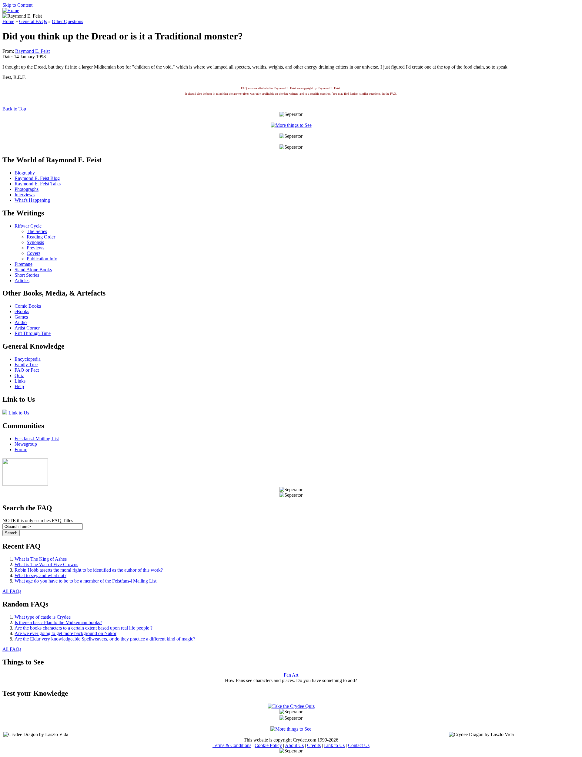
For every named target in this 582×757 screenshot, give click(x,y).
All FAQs (11, 591)
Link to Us (18, 412)
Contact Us (359, 745)
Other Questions (67, 21)
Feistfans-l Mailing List (37, 438)
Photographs (26, 189)
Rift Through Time (33, 333)
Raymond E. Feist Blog (37, 178)
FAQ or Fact (27, 370)
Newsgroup (26, 444)
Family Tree (26, 364)
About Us (294, 745)
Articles (22, 280)
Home (8, 21)
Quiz (19, 375)
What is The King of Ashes (41, 559)
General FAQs (33, 21)
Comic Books (28, 306)
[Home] (10, 10)
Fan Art (291, 675)
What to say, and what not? (40, 575)
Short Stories (27, 275)
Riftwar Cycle (28, 225)
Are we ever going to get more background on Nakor (65, 633)
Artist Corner (27, 327)
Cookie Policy (268, 745)
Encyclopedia (28, 359)
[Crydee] (25, 484)
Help (19, 386)
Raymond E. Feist (32, 51)
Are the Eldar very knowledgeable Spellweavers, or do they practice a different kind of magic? (105, 638)
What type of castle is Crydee (43, 617)
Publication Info (42, 258)
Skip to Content (17, 5)
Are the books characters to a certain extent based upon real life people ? (83, 627)
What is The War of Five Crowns (46, 564)
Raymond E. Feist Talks (38, 183)
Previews (35, 247)
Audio (21, 322)
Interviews (25, 194)
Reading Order (41, 236)
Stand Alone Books (33, 269)
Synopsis (35, 242)
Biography (25, 172)
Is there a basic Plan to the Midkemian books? (58, 622)
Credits (314, 745)
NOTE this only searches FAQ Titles (37, 520)
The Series (37, 231)
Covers (33, 253)
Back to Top (14, 108)
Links (20, 381)
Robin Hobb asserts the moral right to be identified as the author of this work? (89, 570)
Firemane (23, 264)
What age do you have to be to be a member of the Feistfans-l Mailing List (85, 580)
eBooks (22, 311)
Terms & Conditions (231, 745)
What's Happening (32, 200)
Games (21, 316)
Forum (21, 449)
